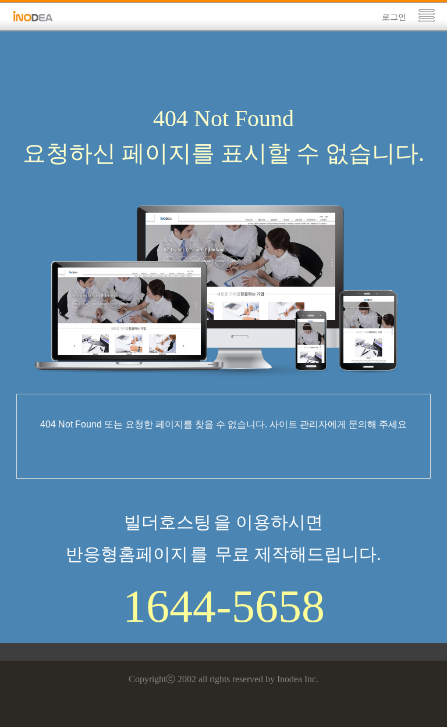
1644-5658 (224, 606)
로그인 (394, 17)
